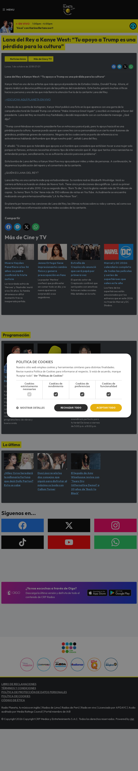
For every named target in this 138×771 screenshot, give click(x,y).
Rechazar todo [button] (71, 407)
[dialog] (69, 385)
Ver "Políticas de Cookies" (48, 375)
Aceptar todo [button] (106, 407)
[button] (30, 408)
